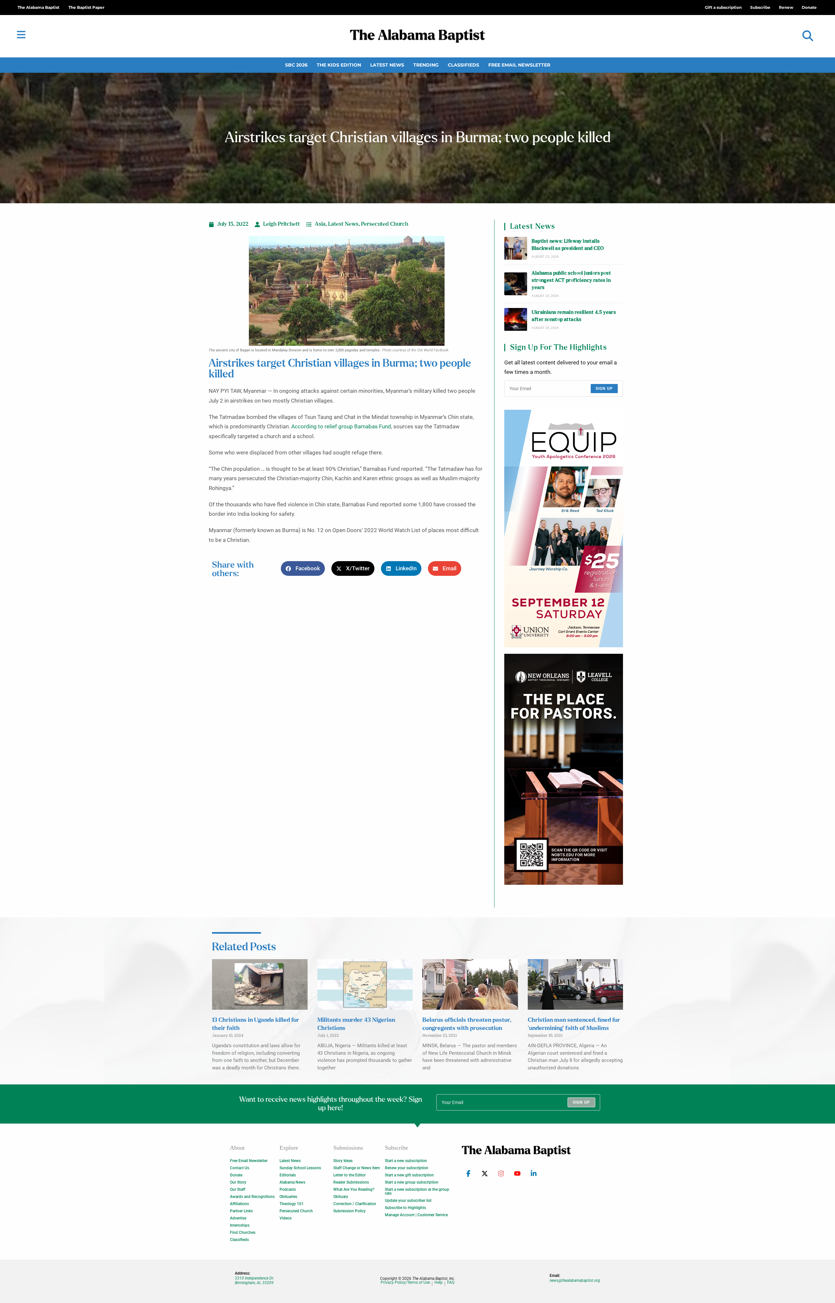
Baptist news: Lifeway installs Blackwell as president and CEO (568, 245)
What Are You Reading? (353, 1189)
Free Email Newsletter (519, 65)
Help (438, 1282)
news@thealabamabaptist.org (575, 1280)
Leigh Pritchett (281, 224)
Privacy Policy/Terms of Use (405, 1282)
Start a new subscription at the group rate (417, 1191)
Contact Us (239, 1168)
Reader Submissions (351, 1182)
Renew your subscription (406, 1168)
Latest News (387, 65)
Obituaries (288, 1196)
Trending (426, 65)
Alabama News (292, 1182)
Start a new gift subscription (409, 1175)
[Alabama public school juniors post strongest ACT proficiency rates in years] (515, 283)
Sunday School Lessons (300, 1168)
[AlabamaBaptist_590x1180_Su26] (563, 528)
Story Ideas (343, 1160)
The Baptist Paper (86, 7)
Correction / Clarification (354, 1204)
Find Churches (242, 1232)
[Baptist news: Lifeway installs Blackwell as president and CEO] (515, 248)
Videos (286, 1218)
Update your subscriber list (408, 1200)
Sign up (604, 388)
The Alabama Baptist (38, 7)
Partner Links (241, 1211)
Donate (236, 1175)
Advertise (238, 1218)
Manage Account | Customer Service (416, 1215)
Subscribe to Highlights (405, 1207)
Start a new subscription (406, 1160)
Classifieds (463, 65)
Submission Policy (349, 1211)
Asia (320, 224)
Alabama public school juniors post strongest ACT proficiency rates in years (571, 280)
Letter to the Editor (349, 1175)
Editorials (288, 1175)
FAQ (450, 1282)
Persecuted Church (384, 224)
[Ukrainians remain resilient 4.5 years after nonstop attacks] (515, 319)
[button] (807, 36)
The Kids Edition (339, 65)
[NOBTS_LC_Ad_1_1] (563, 769)
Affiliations (239, 1204)
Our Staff (237, 1189)
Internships (240, 1225)
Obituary (340, 1196)
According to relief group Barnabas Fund (341, 426)
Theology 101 (292, 1204)
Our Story (238, 1182)
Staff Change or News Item (356, 1168)
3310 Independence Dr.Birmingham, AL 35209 (254, 1280)
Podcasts (288, 1189)
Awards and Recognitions (252, 1196)
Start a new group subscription (411, 1182)
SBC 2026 (296, 65)
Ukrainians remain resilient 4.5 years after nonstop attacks (574, 316)
